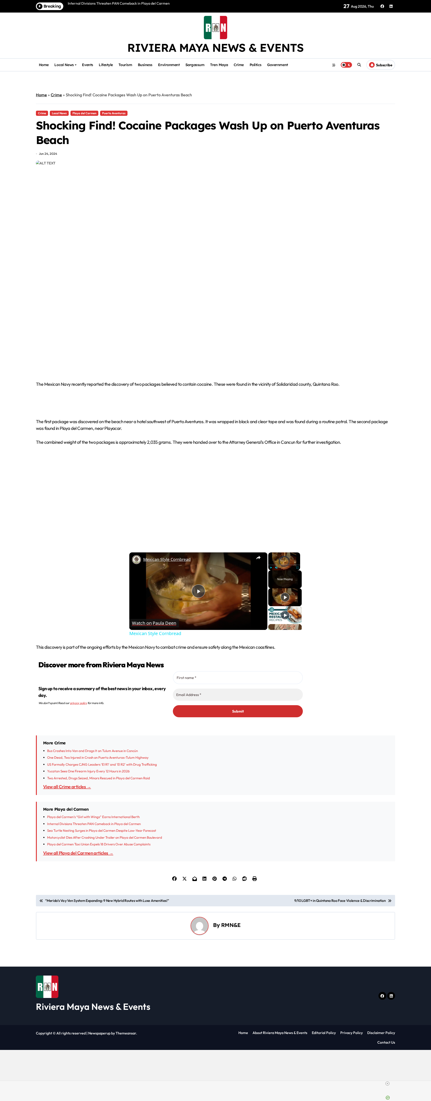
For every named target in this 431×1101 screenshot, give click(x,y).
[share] (258, 557)
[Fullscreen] (297, 567)
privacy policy (78, 703)
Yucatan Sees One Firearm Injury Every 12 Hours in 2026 (88, 771)
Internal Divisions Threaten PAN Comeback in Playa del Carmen (94, 824)
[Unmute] (276, 567)
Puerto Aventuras (113, 113)
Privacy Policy (351, 1032)
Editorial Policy (324, 1032)
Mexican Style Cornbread (167, 559)
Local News (64, 64)
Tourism (125, 64)
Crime (239, 64)
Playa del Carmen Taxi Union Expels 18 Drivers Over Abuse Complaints (98, 844)
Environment (169, 64)
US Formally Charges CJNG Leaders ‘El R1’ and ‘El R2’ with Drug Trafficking (102, 764)
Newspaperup (99, 1033)
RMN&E (230, 925)
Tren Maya (219, 64)
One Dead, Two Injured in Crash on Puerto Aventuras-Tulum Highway (98, 757)
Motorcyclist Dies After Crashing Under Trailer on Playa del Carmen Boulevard (104, 837)
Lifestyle (106, 64)
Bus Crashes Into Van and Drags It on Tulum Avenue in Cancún (92, 751)
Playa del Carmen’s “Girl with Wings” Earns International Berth (93, 817)
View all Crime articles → (67, 786)
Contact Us (386, 1042)
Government (277, 64)
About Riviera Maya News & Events (280, 1032)
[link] (136, 559)
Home (44, 64)
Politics (256, 64)
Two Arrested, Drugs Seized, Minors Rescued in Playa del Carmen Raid (98, 778)
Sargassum (195, 64)
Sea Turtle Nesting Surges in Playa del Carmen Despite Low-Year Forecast (101, 830)
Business (145, 64)
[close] (387, 1084)
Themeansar (126, 1033)
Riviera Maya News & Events (215, 48)
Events (87, 64)
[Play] (271, 567)
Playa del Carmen (84, 113)
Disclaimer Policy (381, 1032)
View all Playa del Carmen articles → (78, 853)
